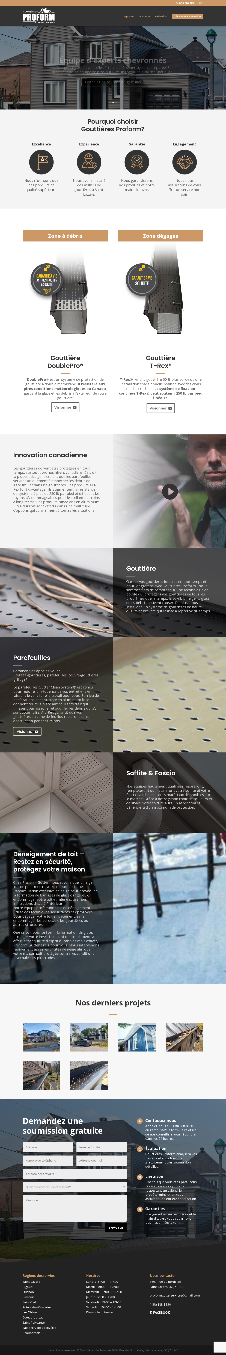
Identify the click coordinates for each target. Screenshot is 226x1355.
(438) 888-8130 (160, 1304)
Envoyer (116, 1227)
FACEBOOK (161, 1313)
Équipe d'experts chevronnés (113, 54)
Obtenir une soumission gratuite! (113, 76)
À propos (129, 16)
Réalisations (161, 16)
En (200, 3)
